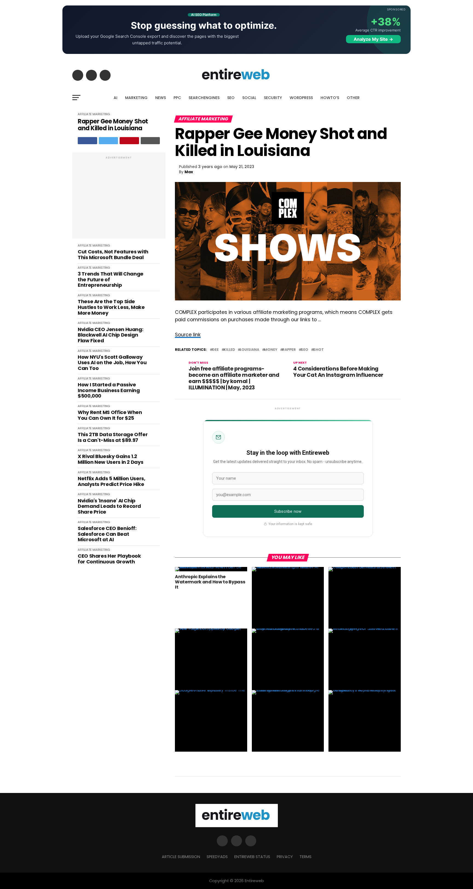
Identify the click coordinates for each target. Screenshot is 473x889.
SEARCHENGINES (204, 97)
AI (115, 97)
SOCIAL (249, 97)
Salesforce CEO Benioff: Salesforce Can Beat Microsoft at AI (107, 534)
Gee (215, 350)
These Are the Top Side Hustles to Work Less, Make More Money (111, 307)
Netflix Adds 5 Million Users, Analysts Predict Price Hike (111, 481)
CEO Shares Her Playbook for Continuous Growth (109, 558)
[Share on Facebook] (87, 140)
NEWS (160, 97)
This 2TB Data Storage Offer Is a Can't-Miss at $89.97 (113, 437)
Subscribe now (287, 511)
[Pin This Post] (129, 140)
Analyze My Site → (373, 39)
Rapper (289, 350)
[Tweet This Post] (108, 140)
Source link (188, 334)
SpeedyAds (217, 856)
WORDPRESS (301, 97)
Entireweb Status (252, 856)
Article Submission (181, 856)
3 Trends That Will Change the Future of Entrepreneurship (110, 279)
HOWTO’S (330, 97)
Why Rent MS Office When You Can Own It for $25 (110, 415)
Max (188, 172)
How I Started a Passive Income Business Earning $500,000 (109, 390)
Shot (318, 350)
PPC (177, 97)
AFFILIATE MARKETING (94, 114)
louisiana (249, 350)
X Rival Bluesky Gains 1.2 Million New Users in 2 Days (110, 459)
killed (229, 350)
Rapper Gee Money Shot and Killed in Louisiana (113, 125)
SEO (231, 97)
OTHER (353, 97)
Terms (305, 856)
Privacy (285, 856)
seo (304, 350)
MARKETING (136, 97)
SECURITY (273, 97)
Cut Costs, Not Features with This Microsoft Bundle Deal (113, 254)
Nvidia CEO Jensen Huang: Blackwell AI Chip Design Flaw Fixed (110, 335)
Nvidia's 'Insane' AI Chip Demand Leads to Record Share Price (109, 506)
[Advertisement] (118, 198)
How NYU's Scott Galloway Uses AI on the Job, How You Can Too (112, 362)
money (270, 350)
